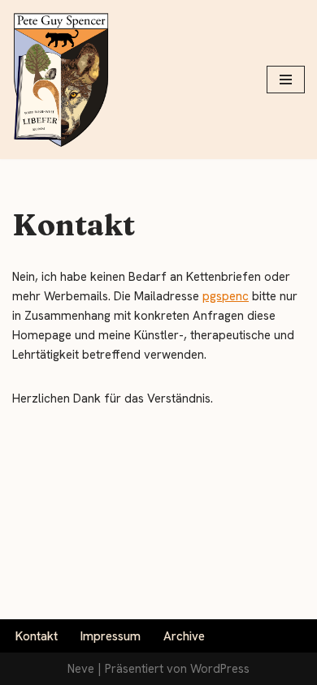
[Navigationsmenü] (286, 79)
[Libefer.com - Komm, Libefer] (61, 79)
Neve (80, 669)
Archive (184, 636)
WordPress (220, 669)
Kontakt (36, 636)
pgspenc (225, 296)
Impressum (110, 636)
